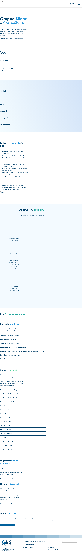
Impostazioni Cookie (53, 549)
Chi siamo (15, 536)
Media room (63, 536)
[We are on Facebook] (25, 549)
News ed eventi (52, 536)
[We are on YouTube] (28, 549)
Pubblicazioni (40, 536)
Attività (26, 536)
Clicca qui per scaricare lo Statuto (8, 525)
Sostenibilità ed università (75, 536)
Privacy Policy (52, 545)
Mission (33, 132)
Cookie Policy (51, 547)
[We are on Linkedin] (22, 549)
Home (2, 536)
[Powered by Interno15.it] (78, 549)
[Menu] (79, 3)
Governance (40, 132)
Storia (27, 132)
